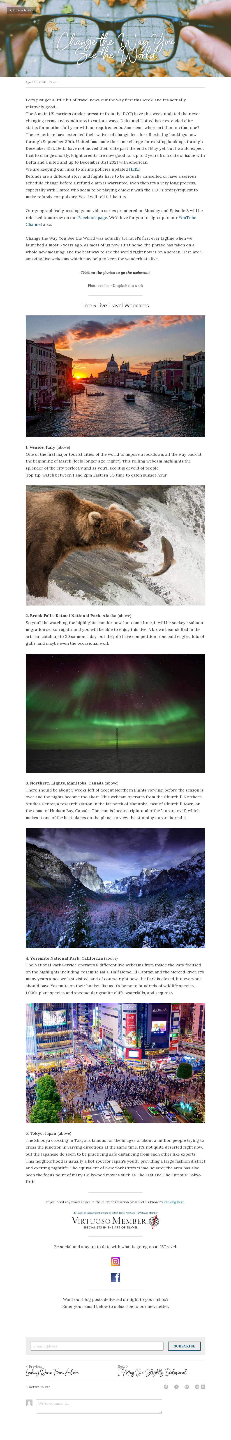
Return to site (23, 10)
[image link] (115, 376)
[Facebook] (166, 1387)
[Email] (197, 1387)
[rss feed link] (203, 1387)
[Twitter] (176, 1387)
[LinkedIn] (187, 1387)
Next (121, 1366)
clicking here (174, 1202)
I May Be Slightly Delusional (152, 1372)
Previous (35, 1366)
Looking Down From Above (52, 1372)
